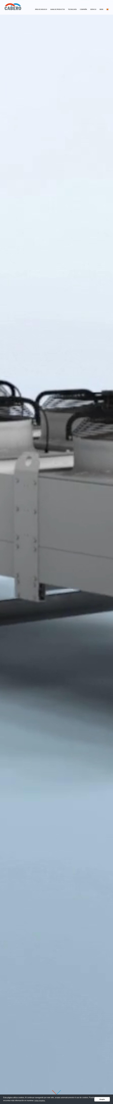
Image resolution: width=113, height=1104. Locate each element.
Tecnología (72, 9)
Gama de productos (57, 9)
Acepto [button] (102, 1099)
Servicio (93, 9)
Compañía (83, 9)
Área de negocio (41, 9)
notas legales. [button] (39, 1100)
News (101, 9)
